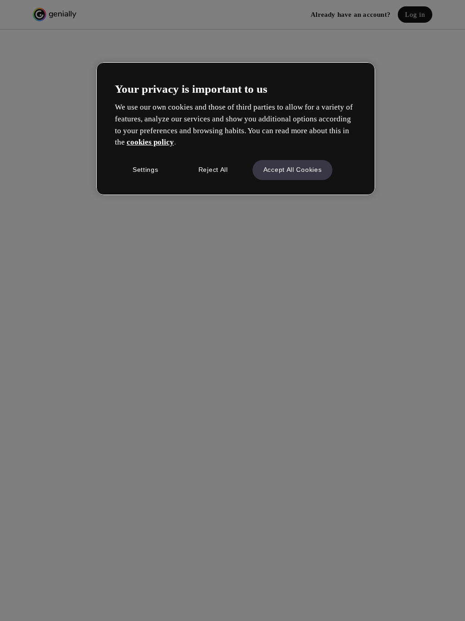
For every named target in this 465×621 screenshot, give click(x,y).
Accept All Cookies (292, 169)
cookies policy (150, 142)
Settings (145, 169)
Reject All (213, 169)
